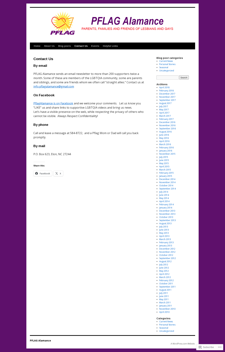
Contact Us (81, 46)
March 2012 (165, 277)
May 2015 (164, 163)
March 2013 (165, 239)
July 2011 (163, 293)
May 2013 (164, 232)
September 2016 (167, 128)
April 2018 (164, 87)
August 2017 (165, 103)
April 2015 (164, 166)
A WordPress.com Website (183, 343)
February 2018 (166, 90)
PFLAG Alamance (40, 340)
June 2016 (164, 134)
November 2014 (167, 182)
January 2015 (165, 176)
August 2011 (165, 289)
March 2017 (165, 115)
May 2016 (164, 138)
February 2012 (166, 280)
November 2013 (167, 213)
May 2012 (164, 270)
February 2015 (166, 172)
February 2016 (166, 147)
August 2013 (165, 223)
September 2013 (167, 220)
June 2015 (164, 160)
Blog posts (64, 46)
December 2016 (167, 122)
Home (37, 46)
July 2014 (163, 191)
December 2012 (167, 248)
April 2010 (164, 312)
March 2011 (165, 302)
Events (95, 46)
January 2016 (165, 150)
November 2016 (167, 125)
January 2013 (165, 245)
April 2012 (164, 274)
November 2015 (167, 153)
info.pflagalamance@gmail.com (53, 86)
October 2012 (166, 255)
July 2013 (163, 226)
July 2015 (163, 157)
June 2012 (164, 267)
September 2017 (167, 100)
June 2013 (164, 229)
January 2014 (165, 207)
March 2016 (165, 144)
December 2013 (167, 210)
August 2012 (165, 261)
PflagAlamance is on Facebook (53, 103)
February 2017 (166, 119)
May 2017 (164, 109)
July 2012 (163, 264)
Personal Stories (167, 64)
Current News (166, 61)
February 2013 (166, 242)
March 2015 (165, 169)
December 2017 (167, 93)
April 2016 (164, 141)
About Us (49, 46)
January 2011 (165, 305)
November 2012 (167, 251)
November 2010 (167, 308)
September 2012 (167, 258)
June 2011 (164, 296)
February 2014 (166, 204)
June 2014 (164, 194)
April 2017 (164, 112)
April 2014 (164, 201)
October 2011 (166, 283)
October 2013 (166, 217)
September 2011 (167, 286)
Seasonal (163, 67)
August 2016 (165, 131)
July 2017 (163, 106)
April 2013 (164, 236)
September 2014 (167, 188)
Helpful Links (110, 46)
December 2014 (167, 179)
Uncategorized (166, 70)
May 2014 (164, 198)
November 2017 (167, 96)
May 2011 (164, 299)
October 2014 (166, 185)
